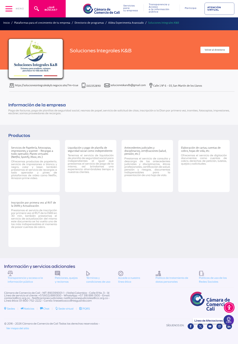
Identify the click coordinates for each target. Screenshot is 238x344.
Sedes (10, 308)
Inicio (6, 22)
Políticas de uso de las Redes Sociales (213, 280)
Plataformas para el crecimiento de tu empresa (42, 22)
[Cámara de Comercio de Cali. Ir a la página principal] (101, 11)
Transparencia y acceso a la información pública (25, 280)
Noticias (29, 308)
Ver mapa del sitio (17, 328)
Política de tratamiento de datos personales (172, 280)
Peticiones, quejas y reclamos (66, 280)
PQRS (86, 308)
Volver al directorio (215, 49)
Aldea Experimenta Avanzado (126, 22)
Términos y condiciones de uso (98, 280)
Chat (46, 308)
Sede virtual (66, 308)
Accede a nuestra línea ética (129, 280)
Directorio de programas (89, 22)
